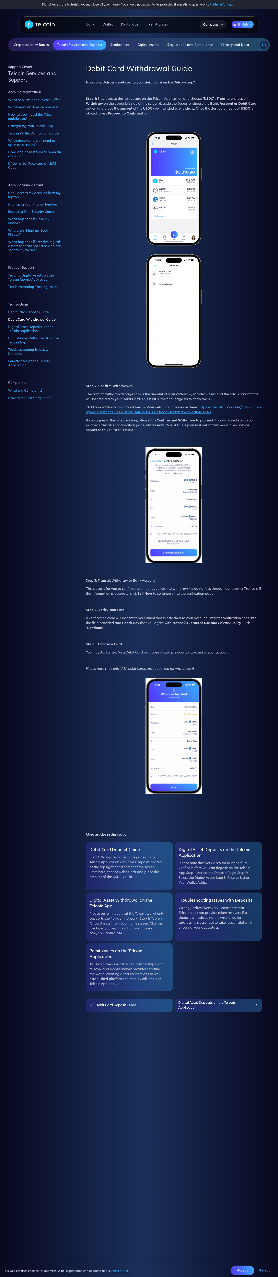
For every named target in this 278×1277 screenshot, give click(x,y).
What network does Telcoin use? (33, 107)
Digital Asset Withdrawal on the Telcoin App (33, 340)
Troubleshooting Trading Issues (33, 287)
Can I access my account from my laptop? (34, 195)
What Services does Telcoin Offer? (34, 100)
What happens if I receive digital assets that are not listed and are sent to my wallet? (34, 246)
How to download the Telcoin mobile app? (31, 116)
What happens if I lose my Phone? (28, 221)
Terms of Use (120, 1271)
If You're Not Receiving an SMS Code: (32, 165)
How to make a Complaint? (29, 398)
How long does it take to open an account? (34, 154)
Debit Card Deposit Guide (28, 312)
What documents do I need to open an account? (31, 142)
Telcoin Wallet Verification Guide (33, 133)
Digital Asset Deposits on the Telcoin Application (30, 329)
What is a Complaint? (25, 390)
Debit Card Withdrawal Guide (32, 319)
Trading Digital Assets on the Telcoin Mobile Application (31, 277)
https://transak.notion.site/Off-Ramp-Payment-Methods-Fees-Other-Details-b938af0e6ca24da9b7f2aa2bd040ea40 (173, 410)
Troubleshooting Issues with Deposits (30, 351)
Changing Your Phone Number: (32, 204)
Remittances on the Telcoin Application (29, 363)
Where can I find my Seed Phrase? (28, 232)
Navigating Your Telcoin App (30, 126)
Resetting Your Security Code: (31, 211)
